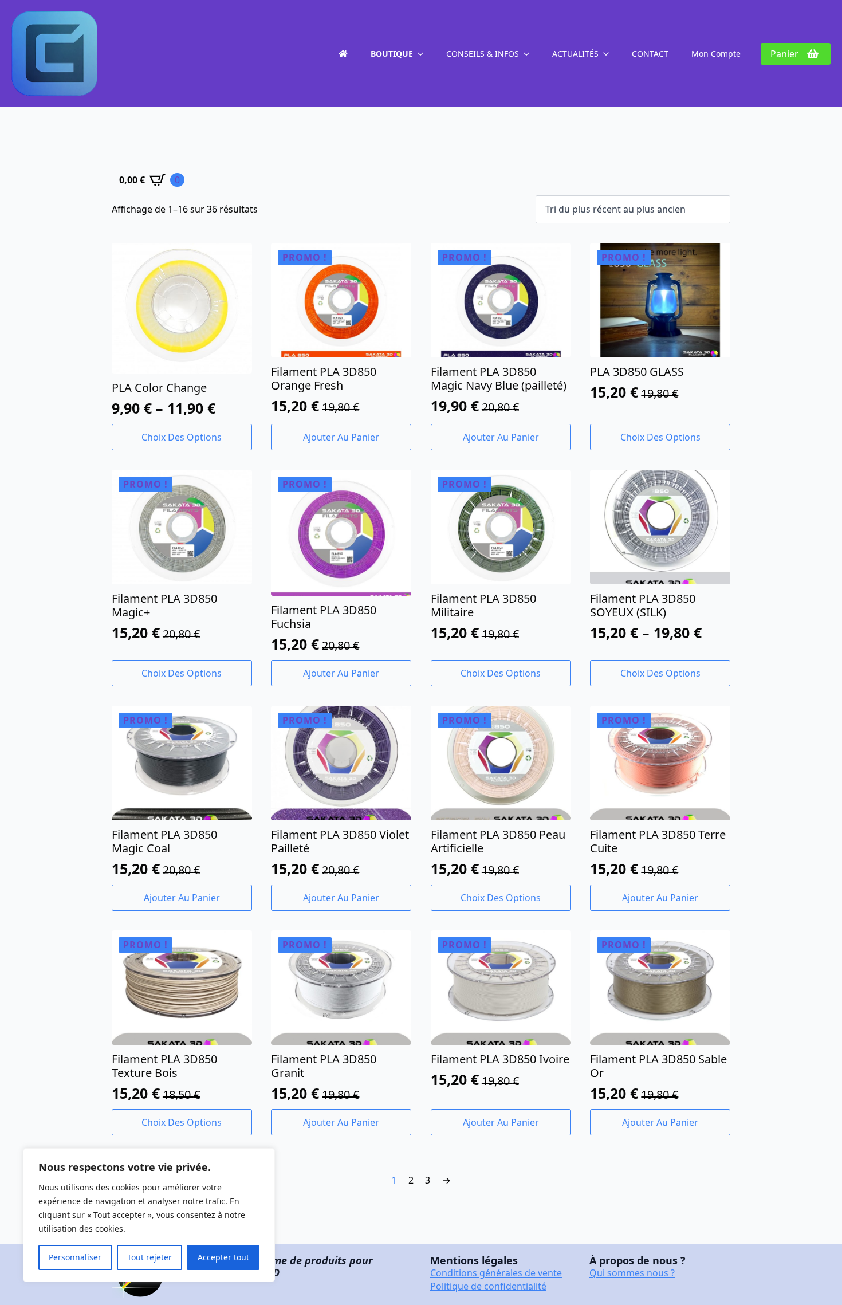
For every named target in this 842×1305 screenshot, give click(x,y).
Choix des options (181, 437)
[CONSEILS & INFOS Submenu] (530, 53)
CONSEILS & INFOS (482, 53)
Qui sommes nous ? (632, 1273)
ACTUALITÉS (575, 53)
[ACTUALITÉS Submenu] (609, 53)
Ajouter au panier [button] (341, 437)
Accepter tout (223, 1257)
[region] (149, 1215)
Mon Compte (716, 53)
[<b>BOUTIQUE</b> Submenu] (424, 53)
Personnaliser (75, 1257)
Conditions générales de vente (496, 1273)
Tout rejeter (149, 1257)
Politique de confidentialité (488, 1286)
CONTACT (650, 53)
